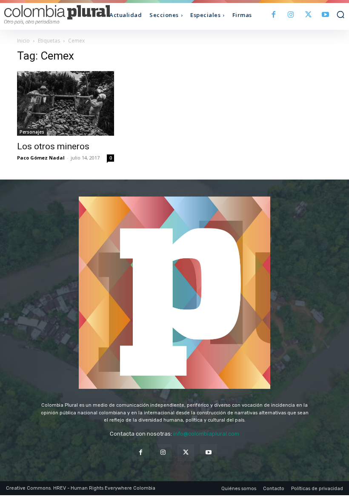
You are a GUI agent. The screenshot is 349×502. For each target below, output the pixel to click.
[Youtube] (325, 15)
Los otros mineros (53, 146)
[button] (340, 14)
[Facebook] (273, 15)
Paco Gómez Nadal (41, 157)
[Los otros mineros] (65, 103)
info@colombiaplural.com (206, 434)
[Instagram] (291, 15)
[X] (308, 15)
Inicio (23, 40)
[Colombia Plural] (46, 15)
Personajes (32, 132)
